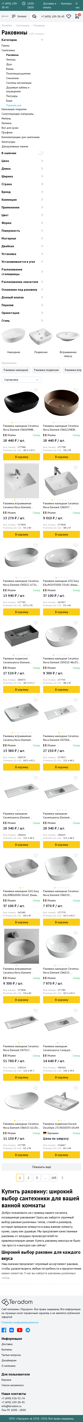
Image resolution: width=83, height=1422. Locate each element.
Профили (7, 132)
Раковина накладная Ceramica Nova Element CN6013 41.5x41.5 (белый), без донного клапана (61, 970)
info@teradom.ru (11, 1406)
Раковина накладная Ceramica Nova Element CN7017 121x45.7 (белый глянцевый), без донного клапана (21, 1048)
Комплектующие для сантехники (21, 137)
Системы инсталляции (18, 83)
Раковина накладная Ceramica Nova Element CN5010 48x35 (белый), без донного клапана (61, 660)
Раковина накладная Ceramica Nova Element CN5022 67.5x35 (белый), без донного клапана (21, 583)
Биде (9, 100)
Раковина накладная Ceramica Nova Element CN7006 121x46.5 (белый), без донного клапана (61, 738)
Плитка (5, 45)
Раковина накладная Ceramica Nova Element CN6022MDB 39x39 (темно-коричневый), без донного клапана (61, 428)
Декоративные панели (15, 146)
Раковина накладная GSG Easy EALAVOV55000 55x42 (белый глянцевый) (61, 583)
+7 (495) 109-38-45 (52, 16)
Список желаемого (13, 1385)
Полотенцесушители (18, 73)
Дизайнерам (9, 1360)
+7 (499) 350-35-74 (13, 1398)
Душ (9, 64)
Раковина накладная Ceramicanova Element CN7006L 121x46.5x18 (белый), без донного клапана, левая (61, 815)
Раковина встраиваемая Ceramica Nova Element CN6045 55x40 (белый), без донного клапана (19, 505)
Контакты (66, 3)
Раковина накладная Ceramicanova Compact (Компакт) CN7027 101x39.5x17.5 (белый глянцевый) (56, 1048)
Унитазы (10, 59)
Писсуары (12, 96)
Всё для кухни (10, 128)
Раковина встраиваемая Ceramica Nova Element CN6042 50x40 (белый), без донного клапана (19, 970)
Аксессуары (8, 141)
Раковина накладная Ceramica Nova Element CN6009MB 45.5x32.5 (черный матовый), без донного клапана (21, 428)
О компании (8, 1366)
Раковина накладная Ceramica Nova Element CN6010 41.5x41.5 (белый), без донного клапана (61, 893)
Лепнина (6, 123)
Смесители (12, 78)
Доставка (7, 1344)
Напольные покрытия (14, 109)
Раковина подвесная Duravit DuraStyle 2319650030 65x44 (61, 1125)
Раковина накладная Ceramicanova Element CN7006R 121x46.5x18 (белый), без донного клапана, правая (21, 815)
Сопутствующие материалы (18, 114)
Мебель (6, 118)
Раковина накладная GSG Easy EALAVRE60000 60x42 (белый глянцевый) (21, 893)
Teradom (7, 25)
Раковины (39, 25)
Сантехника (22, 25)
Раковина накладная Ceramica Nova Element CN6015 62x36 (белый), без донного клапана (21, 1126)
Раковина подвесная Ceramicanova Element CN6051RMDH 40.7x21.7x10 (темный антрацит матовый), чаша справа (20, 660)
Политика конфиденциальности (20, 1322)
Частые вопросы (11, 1355)
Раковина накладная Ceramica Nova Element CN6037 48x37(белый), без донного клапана (61, 505)
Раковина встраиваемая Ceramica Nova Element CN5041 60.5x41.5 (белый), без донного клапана (19, 738)
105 (54, 1178)
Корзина (6, 1379)
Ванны (10, 69)
